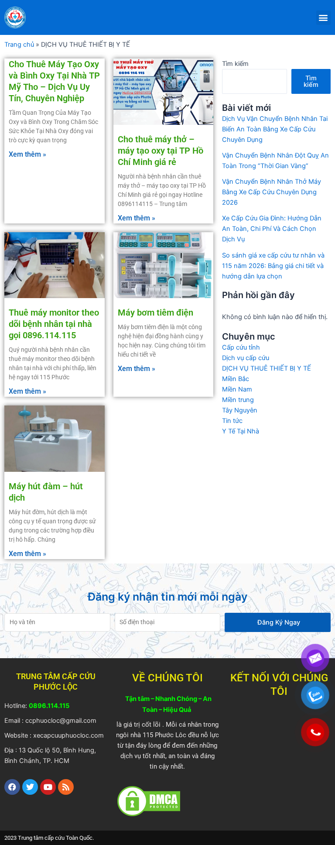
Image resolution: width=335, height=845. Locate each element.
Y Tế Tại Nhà (240, 431)
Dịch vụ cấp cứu (245, 358)
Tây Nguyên (239, 410)
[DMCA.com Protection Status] (148, 800)
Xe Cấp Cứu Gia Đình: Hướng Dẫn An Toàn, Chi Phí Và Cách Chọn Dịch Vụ (271, 228)
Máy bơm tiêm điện (155, 312)
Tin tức (232, 421)
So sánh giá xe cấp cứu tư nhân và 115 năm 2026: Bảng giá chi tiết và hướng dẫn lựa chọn (273, 265)
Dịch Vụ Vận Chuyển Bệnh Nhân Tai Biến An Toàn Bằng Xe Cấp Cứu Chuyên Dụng (275, 129)
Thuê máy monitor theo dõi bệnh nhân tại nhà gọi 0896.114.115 (54, 323)
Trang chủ (19, 44)
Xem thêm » (27, 154)
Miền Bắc (235, 379)
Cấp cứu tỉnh (241, 347)
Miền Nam (237, 389)
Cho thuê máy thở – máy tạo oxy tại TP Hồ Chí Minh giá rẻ (160, 150)
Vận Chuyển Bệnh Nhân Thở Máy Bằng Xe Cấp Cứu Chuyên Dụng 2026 (271, 192)
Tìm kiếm (235, 64)
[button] (323, 17)
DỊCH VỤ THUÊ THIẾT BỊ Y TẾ (266, 368)
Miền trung (238, 400)
